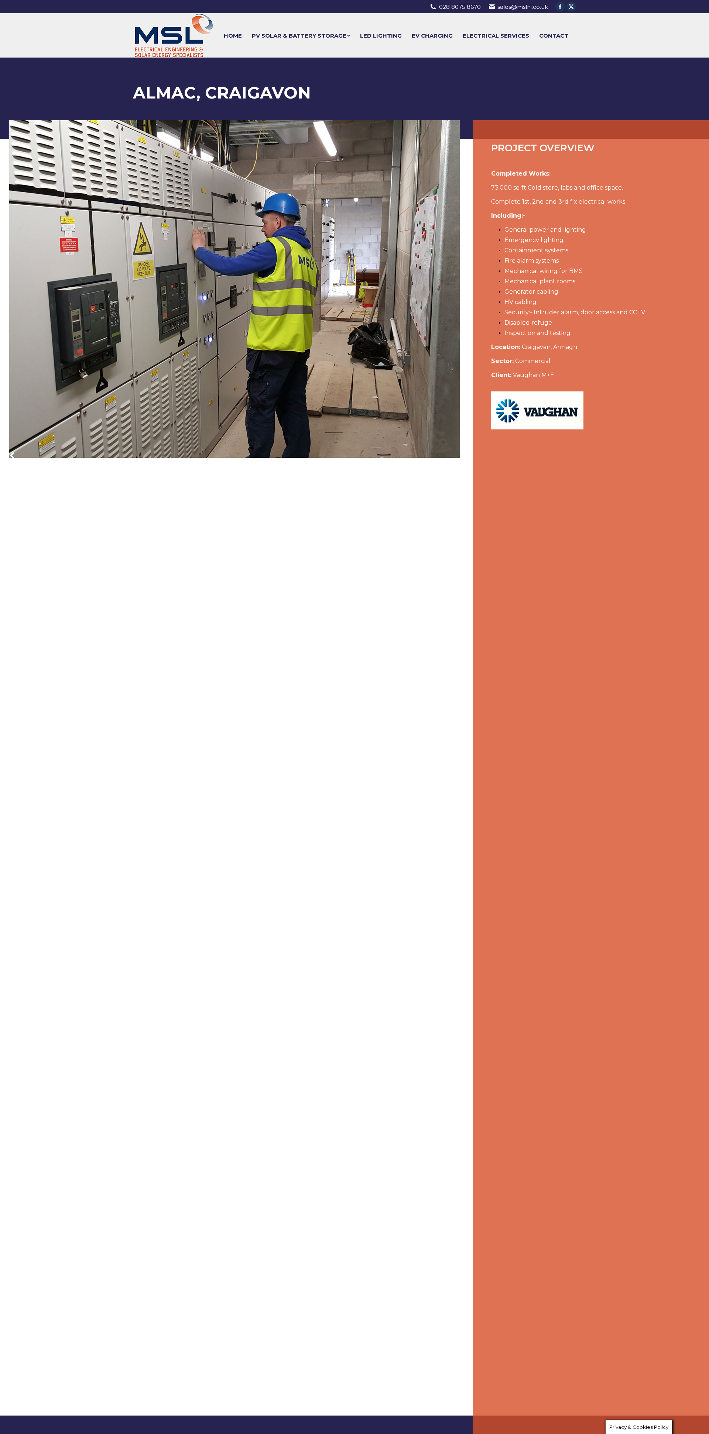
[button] (16, 457)
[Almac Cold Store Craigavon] (234, 289)
